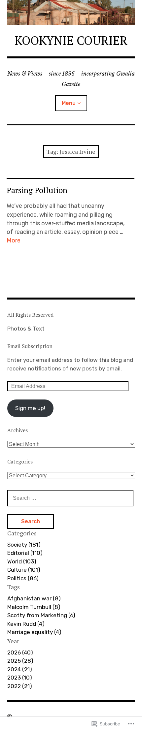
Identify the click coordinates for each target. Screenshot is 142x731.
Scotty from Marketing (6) (41, 615)
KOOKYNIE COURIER (71, 40)
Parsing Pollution (37, 190)
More (13, 240)
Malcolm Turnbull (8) (33, 607)
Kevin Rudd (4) (26, 623)
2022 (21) (19, 686)
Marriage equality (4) (34, 632)
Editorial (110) (25, 553)
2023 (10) (19, 677)
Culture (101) (23, 569)
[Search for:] (70, 497)
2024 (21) (19, 669)
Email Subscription (30, 346)
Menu (69, 103)
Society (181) (24, 544)
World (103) (21, 561)
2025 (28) (20, 660)
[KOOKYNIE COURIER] (71, 12)
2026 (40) (20, 652)
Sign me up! (30, 408)
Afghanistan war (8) (34, 598)
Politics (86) (23, 578)
